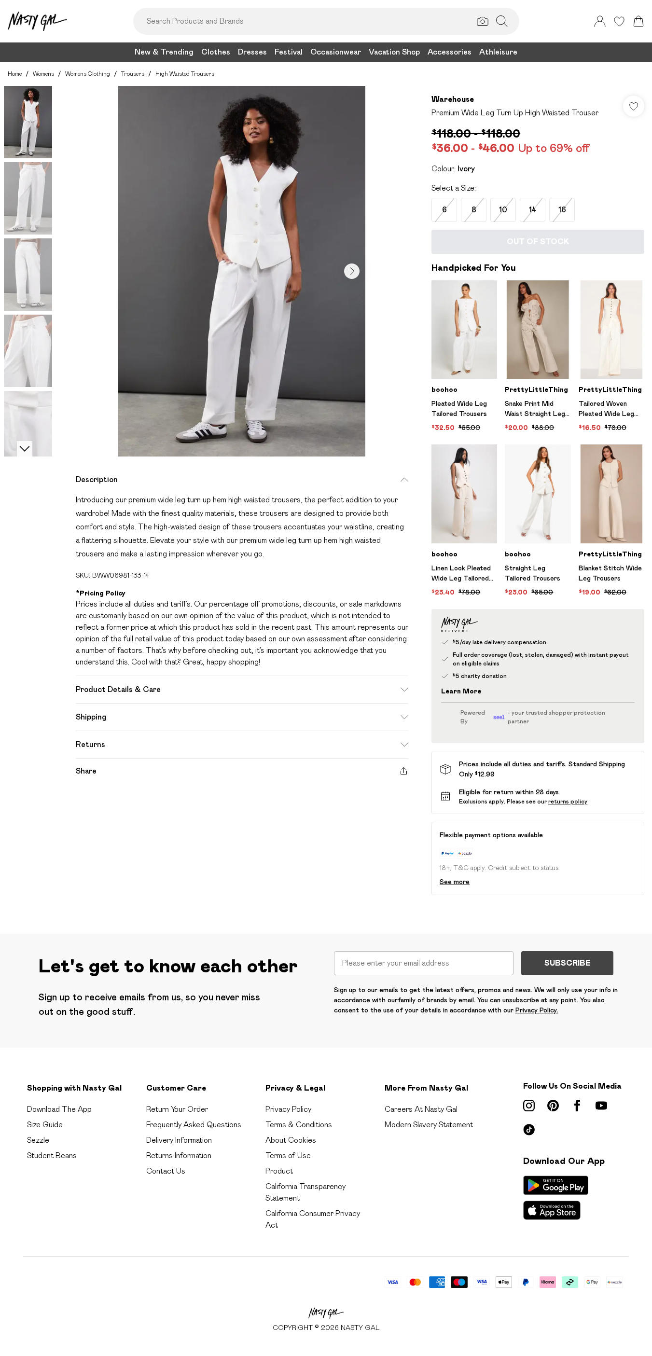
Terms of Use (288, 1155)
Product (279, 1171)
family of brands (422, 1000)
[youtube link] (601, 1105)
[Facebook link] (577, 1105)
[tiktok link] (529, 1129)
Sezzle (38, 1140)
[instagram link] (529, 1105)
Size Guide (45, 1125)
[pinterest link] (553, 1105)
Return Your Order (177, 1109)
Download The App (59, 1109)
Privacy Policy (288, 1109)
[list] (241, 271)
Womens (43, 73)
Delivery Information (179, 1140)
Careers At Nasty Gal (421, 1109)
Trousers (132, 73)
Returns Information (178, 1155)
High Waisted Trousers (184, 73)
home (15, 73)
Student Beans (52, 1155)
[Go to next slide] (352, 271)
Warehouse (452, 99)
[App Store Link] (555, 1198)
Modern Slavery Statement (429, 1125)
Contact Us (165, 1171)
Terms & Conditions (298, 1125)
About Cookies (290, 1140)
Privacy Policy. (536, 1010)
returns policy (567, 801)
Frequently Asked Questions (193, 1125)
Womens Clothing (87, 73)
